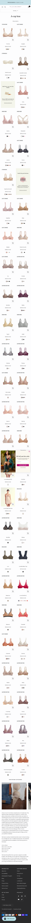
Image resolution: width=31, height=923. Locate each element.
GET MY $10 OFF (22, 465)
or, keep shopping (23, 467)
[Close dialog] (29, 451)
